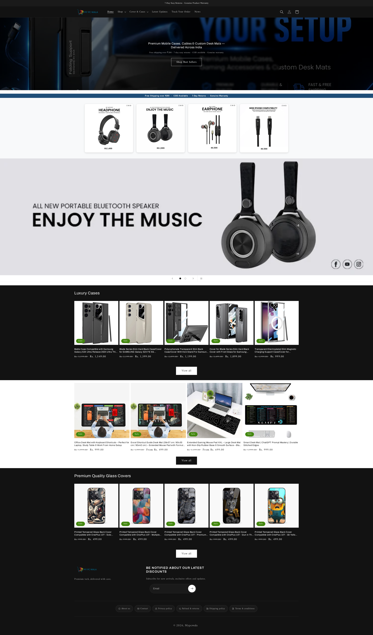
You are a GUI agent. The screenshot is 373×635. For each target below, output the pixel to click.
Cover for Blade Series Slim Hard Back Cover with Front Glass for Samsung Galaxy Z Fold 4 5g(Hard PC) (229, 350)
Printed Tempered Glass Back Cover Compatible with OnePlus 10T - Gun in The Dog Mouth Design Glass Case (231, 533)
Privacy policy (165, 609)
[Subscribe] (192, 588)
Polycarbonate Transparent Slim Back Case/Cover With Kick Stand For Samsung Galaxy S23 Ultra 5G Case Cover (186, 350)
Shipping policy (217, 609)
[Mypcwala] (86, 569)
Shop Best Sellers (186, 62)
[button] (121, 12)
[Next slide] (193, 278)
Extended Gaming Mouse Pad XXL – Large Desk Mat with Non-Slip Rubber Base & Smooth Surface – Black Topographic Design (214, 444)
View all (186, 370)
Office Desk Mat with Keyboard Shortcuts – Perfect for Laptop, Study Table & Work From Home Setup (101, 443)
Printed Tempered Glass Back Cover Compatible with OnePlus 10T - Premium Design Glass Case (185, 533)
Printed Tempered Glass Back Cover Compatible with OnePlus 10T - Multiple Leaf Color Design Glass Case (139, 533)
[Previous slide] (172, 278)
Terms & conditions (245, 609)
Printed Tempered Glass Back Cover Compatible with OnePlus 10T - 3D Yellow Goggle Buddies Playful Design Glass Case (276, 533)
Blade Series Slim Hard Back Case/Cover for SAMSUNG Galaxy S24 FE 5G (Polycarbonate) (140, 350)
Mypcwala (191, 625)
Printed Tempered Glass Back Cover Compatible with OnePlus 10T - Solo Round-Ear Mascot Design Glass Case (94, 533)
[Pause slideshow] (200, 278)
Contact (144, 609)
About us (125, 609)
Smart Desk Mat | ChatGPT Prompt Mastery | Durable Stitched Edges (270, 443)
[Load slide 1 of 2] (180, 278)
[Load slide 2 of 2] (185, 278)
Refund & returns (190, 609)
